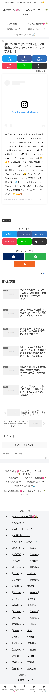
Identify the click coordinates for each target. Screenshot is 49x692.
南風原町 (34, 592)
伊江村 (16, 573)
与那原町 (17, 554)
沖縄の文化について (35, 482)
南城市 (30, 586)
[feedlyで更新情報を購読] (35, 256)
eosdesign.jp (9, 199)
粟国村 (30, 656)
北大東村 (34, 580)
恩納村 (33, 624)
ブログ (7, 220)
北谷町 (16, 586)
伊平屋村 (17, 567)
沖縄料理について (13, 482)
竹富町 (16, 656)
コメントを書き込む (24, 445)
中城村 (33, 548)
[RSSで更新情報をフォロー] (24, 264)
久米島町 (17, 561)
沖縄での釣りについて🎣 (24, 486)
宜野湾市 (17, 618)
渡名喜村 (31, 643)
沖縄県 (30, 637)
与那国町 (17, 548)
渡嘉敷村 (17, 649)
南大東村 (17, 592)
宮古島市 (34, 618)
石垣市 (33, 649)
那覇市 (23, 675)
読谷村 (16, 668)
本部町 (16, 630)
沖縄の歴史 (13, 478)
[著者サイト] (13, 256)
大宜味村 (17, 611)
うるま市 (34, 554)
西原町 (30, 662)
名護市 (16, 599)
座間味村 (17, 624)
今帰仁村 (34, 561)
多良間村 (31, 605)
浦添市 (16, 643)
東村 (29, 630)
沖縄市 (16, 637)
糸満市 (16, 662)
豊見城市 (31, 668)
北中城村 (17, 580)
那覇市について (25, 680)
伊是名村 (34, 567)
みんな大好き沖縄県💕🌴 (36, 478)
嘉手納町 (31, 599)
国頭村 (16, 605)
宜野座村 (34, 611)
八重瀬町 (31, 573)
